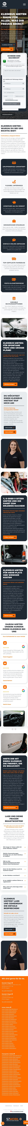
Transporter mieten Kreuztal (10, 1079)
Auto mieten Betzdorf (8, 1014)
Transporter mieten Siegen (9, 1089)
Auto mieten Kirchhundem (9, 1031)
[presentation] (12, 729)
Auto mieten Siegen (7, 1043)
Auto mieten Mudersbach (9, 1038)
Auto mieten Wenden (8, 1045)
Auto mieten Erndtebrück (9, 1019)
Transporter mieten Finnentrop (11, 1067)
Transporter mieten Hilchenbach (11, 1074)
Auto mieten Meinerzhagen (10, 1034)
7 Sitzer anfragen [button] (9, 537)
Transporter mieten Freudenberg (11, 1069)
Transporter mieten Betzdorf (10, 1059)
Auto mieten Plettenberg (9, 1048)
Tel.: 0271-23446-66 (7, 1001)
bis (4, 86)
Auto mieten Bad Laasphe (9, 1010)
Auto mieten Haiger (7, 1024)
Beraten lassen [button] (8, 615)
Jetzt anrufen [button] (8, 427)
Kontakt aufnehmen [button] (10, 807)
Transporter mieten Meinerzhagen (11, 1081)
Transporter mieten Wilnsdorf (10, 1093)
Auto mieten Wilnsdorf (8, 1046)
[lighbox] (21, 713)
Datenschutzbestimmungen (11, 100)
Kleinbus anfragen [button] (9, 384)
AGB (21, 1105)
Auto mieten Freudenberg (9, 1022)
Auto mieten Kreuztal (8, 1033)
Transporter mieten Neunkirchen (11, 1086)
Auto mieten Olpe (7, 1041)
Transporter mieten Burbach (10, 1064)
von (4, 81)
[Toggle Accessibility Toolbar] (2, 1123)
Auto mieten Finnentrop (9, 1021)
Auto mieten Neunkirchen (9, 1039)
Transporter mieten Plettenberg (11, 1094)
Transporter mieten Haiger (9, 1071)
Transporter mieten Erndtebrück (11, 1065)
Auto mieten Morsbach (8, 1036)
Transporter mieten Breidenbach (11, 1062)
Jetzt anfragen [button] (6, 49)
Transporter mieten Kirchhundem (11, 1077)
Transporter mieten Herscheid (10, 1072)
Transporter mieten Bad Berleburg (11, 1055)
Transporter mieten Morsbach (10, 1082)
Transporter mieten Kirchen (10, 1076)
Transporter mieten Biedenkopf (11, 1060)
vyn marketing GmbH (17, 1111)
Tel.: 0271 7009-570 (7, 990)
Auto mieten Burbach (8, 1017)
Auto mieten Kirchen (8, 1029)
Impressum (16, 1105)
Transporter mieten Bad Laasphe (11, 1057)
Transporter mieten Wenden (10, 1091)
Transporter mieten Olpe (9, 1088)
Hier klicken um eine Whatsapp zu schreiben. (14, 61)
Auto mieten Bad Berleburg (10, 1009)
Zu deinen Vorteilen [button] (7, 44)
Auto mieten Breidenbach (9, 1016)
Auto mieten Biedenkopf (9, 1012)
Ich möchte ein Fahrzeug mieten (13, 79)
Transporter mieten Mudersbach (11, 1084)
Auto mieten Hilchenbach (9, 1028)
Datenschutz (8, 1105)
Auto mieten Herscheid (8, 1026)
